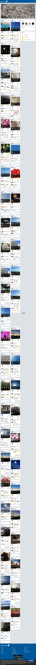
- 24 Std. (2, 648)
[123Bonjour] (26, 23)
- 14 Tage (2, 652)
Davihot (4, 347)
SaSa (14, 233)
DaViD (4, 110)
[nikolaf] (29, 23)
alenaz (14, 473)
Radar (13, 647)
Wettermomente (15, 653)
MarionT (4, 490)
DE (31, 1)
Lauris (4, 20)
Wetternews (14, 652)
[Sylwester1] (23, 23)
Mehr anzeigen (32, 20)
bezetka (4, 58)
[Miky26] (33, 23)
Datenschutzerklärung (20, 663)
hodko (14, 397)
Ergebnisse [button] (23, 32)
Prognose (2, 647)
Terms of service (26, 647)
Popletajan (5, 592)
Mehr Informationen (31, 662)
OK (30, 660)
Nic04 (4, 180)
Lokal (33, 17)
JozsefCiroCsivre (6, 516)
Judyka (4, 60)
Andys (4, 418)
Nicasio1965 (5, 368)
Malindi (4, 37)
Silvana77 (4, 297)
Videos (14, 648)
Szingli (14, 279)
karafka (4, 206)
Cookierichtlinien (26, 652)
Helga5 (4, 82)
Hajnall (4, 299)
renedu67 (4, 468)
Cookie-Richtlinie (3, 664)
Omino (4, 132)
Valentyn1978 (5, 159)
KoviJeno (4, 134)
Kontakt (25, 648)
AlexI (4, 35)
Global (29, 17)
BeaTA (4, 209)
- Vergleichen (3, 653)
